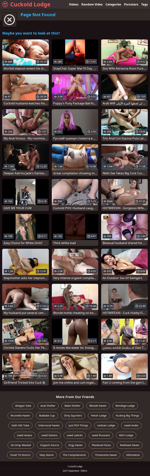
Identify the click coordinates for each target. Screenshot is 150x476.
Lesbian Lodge (106, 425)
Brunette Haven (20, 415)
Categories (113, 4)
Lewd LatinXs (75, 435)
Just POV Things (78, 425)
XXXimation (133, 455)
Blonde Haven (97, 405)
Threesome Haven (106, 455)
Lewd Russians (101, 435)
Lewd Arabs (131, 425)
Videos (73, 4)
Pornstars (131, 4)
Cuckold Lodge (30, 4)
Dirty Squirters (73, 415)
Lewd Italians (49, 435)
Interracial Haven (49, 425)
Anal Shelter (47, 405)
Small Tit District (20, 455)
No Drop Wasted (21, 445)
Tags (144, 4)
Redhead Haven (129, 445)
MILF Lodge (126, 435)
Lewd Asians (24, 435)
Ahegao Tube (23, 405)
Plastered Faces (101, 445)
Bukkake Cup (47, 415)
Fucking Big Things (127, 415)
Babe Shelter (72, 405)
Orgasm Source (49, 445)
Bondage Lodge (125, 405)
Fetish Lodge (99, 415)
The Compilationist (74, 455)
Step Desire (47, 455)
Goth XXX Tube (20, 425)
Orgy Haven (75, 445)
